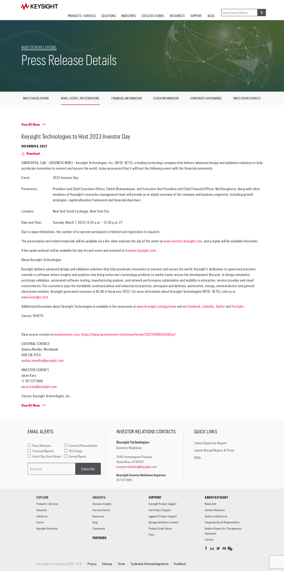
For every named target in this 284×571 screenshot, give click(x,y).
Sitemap (107, 563)
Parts (151, 534)
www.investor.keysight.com (182, 241)
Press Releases (41, 445)
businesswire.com (67, 334)
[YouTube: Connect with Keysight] (224, 549)
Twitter (221, 306)
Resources (177, 16)
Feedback (180, 563)
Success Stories (153, 16)
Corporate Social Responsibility (222, 522)
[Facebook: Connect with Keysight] (206, 549)
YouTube (238, 306)
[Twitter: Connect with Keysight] (218, 549)
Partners (99, 538)
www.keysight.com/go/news (157, 306)
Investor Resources (247, 98)
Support (196, 16)
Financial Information (126, 98)
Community (99, 528)
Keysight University (47, 528)
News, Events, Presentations (80, 98)
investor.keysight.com (140, 250)
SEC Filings (76, 451)
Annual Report (77, 456)
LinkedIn (208, 306)
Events (40, 522)
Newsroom (210, 503)
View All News (30, 124)
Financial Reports (43, 451)
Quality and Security (216, 516)
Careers (209, 539)
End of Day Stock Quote (46, 456)
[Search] (262, 12)
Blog (211, 16)
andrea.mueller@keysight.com (42, 360)
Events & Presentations (83, 445)
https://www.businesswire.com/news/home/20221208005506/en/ (128, 334)
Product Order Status (160, 528)
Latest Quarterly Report (210, 443)
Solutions (108, 16)
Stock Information (166, 98)
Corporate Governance (206, 98)
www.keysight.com (34, 297)
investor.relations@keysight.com (136, 467)
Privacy (92, 563)
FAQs (197, 457)
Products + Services (82, 16)
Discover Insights (102, 503)
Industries (128, 16)
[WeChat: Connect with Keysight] (230, 549)
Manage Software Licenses (163, 522)
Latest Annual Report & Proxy (214, 450)
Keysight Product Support (163, 503)
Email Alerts (40, 431)
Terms (121, 563)
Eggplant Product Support (163, 516)
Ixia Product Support (160, 510)
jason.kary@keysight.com (39, 386)
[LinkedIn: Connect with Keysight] (212, 549)
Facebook (194, 306)
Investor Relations (39, 47)
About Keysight (216, 497)
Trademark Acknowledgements (149, 563)
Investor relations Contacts (146, 431)
